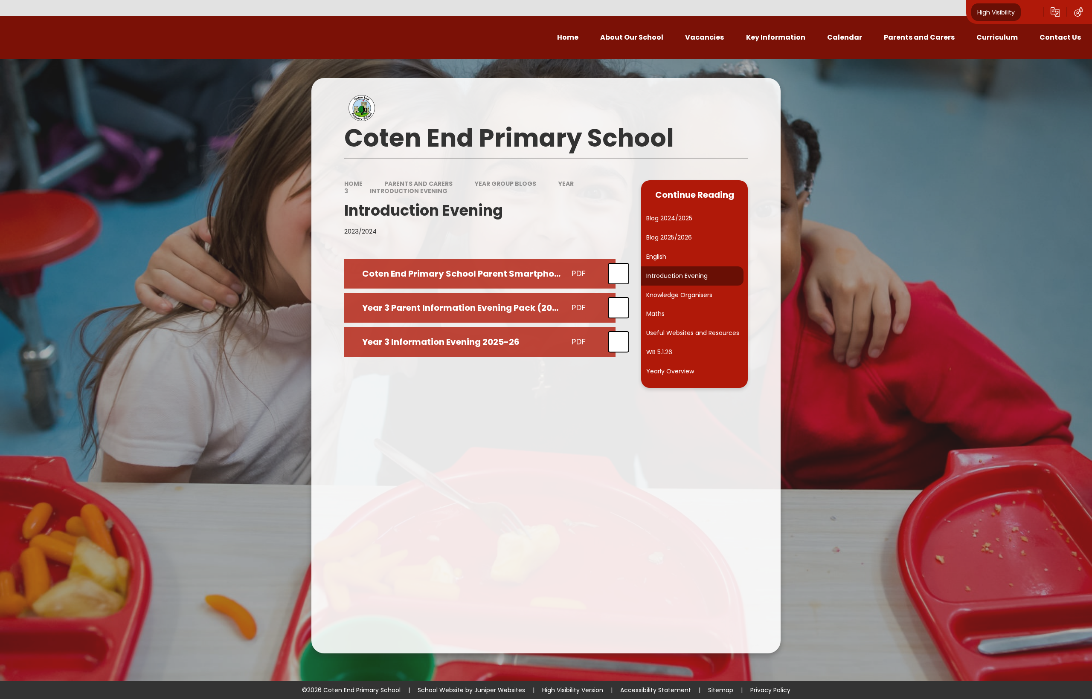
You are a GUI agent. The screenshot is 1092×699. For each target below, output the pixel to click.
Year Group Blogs (505, 183)
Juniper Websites (499, 690)
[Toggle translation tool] (1055, 12)
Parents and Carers (418, 183)
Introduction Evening (408, 191)
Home (353, 183)
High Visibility (996, 12)
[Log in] (1078, 12)
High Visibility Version (572, 690)
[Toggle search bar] (1032, 12)
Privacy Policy (770, 690)
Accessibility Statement (655, 690)
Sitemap (720, 690)
